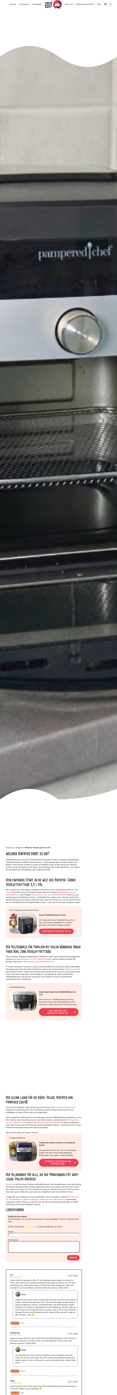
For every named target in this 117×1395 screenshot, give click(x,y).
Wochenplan (24, 4)
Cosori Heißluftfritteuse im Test (55, 931)
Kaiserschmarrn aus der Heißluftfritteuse (48, 895)
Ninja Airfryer (74, 969)
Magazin (19, 847)
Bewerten (73, 1258)
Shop (99, 4)
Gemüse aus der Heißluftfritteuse (40, 961)
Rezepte (12, 4)
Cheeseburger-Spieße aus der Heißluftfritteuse (46, 1199)
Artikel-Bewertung (16, 1226)
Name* (11, 1231)
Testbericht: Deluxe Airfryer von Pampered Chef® (58, 1162)
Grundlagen (37, 4)
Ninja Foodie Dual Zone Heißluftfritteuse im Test (57, 1012)
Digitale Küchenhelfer (85, 4)
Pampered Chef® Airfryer (65, 1107)
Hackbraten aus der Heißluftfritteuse (35, 959)
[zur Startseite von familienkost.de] (53, 4)
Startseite (10, 847)
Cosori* (9, 892)
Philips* (9, 1184)
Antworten (15, 1323)
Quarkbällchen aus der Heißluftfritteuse (46, 1122)
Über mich (69, 4)
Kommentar (13, 1240)
